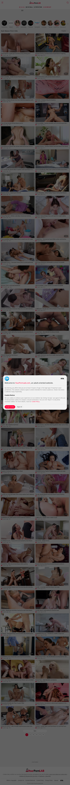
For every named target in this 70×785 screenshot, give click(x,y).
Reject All (19, 407)
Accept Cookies (10, 407)
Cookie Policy (36, 401)
